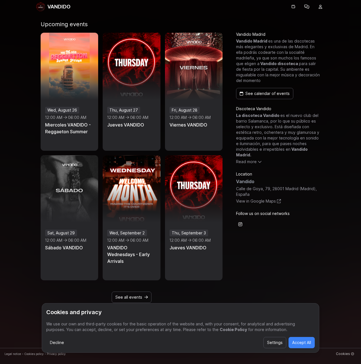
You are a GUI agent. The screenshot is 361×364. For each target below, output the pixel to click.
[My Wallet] (293, 6)
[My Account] (320, 6)
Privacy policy (56, 354)
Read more (246, 161)
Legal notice (13, 354)
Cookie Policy (233, 329)
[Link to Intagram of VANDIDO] (240, 224)
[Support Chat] (306, 6)
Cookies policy (34, 354)
